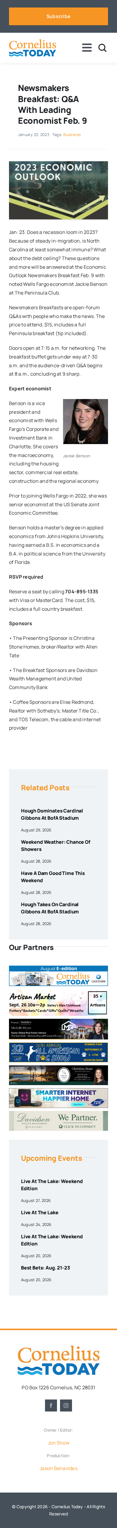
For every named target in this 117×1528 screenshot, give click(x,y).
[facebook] (51, 1405)
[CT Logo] (32, 41)
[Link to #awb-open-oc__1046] (102, 48)
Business (72, 134)
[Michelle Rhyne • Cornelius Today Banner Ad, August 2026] (58, 1021)
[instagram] (66, 1405)
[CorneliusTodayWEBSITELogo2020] (58, 1347)
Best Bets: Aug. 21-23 (45, 1267)
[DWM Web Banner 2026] (58, 1113)
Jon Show (58, 1442)
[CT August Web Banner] (58, 968)
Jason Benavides (58, 1468)
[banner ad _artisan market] (58, 991)
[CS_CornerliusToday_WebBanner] (58, 1067)
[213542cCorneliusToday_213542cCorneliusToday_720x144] (58, 1090)
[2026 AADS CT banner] (58, 1045)
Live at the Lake (39, 1212)
